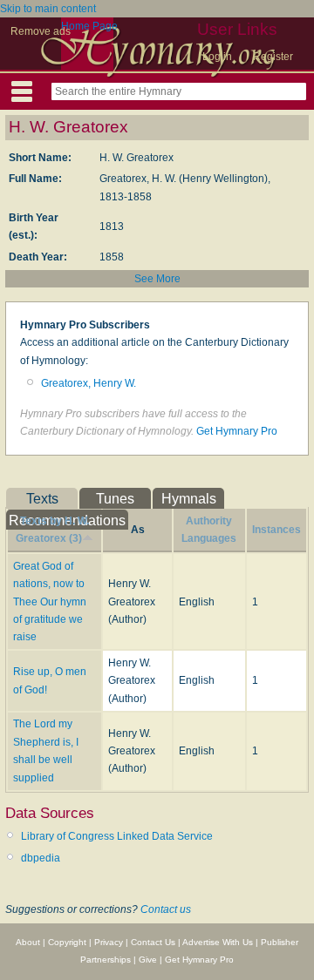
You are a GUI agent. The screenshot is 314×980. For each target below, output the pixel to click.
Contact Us (153, 942)
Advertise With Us (217, 942)
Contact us (165, 909)
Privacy (108, 942)
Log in (217, 57)
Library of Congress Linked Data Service (117, 836)
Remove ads (40, 31)
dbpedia (40, 858)
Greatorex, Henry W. (88, 383)
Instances (276, 530)
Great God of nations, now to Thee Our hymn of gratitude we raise (49, 602)
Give (148, 959)
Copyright (67, 942)
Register (273, 57)
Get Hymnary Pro (236, 431)
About (28, 942)
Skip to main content (48, 9)
